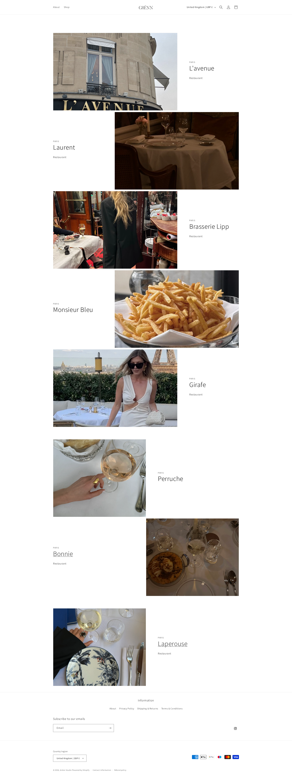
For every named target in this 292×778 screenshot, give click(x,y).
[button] (221, 7)
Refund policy (120, 770)
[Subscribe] (110, 728)
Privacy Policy (126, 708)
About (113, 708)
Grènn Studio (66, 770)
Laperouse (172, 643)
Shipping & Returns (147, 708)
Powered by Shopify (81, 770)
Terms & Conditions (172, 708)
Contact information (102, 770)
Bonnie (63, 553)
